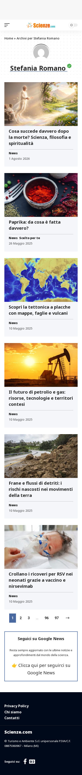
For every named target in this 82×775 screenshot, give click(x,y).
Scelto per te (29, 238)
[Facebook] (25, 761)
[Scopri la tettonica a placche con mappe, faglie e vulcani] (41, 280)
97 (57, 618)
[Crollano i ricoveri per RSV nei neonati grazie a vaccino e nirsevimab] (41, 547)
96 (47, 618)
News (13, 153)
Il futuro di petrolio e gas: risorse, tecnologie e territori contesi (41, 398)
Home (8, 38)
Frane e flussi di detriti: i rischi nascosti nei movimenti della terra (41, 489)
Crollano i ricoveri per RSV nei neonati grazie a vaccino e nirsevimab (41, 580)
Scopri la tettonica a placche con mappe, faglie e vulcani (39, 310)
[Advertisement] (41, 8)
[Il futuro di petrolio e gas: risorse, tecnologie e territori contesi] (41, 365)
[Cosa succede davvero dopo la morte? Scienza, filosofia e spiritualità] (41, 104)
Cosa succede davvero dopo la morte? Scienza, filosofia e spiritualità (40, 137)
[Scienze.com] (41, 25)
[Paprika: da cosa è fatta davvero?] (41, 195)
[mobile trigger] (8, 25)
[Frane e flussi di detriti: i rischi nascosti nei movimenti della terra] (41, 456)
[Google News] (32, 761)
